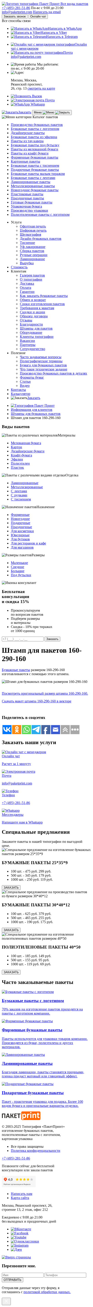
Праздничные (21, 527)
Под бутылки (21, 575)
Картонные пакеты (25, 161)
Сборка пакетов (32, 251)
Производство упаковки (29, 210)
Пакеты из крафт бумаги (30, 153)
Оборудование (31, 332)
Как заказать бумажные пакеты (44, 296)
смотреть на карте (41, 88)
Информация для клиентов (31, 410)
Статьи (25, 381)
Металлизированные (27, 487)
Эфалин (17, 459)
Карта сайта (20, 1198)
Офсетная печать (33, 226)
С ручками (19, 495)
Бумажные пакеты (16, 670)
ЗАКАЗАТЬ (11, 887)
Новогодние (20, 519)
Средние (17, 567)
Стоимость (19, 267)
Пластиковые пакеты (27, 194)
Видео (25, 385)
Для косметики (22, 531)
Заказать (24, 112)
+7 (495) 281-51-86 (16, 8)
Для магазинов (22, 547)
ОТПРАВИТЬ (12, 1280)
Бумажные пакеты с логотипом (35, 129)
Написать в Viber (54, 32)
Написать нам (21, 1194)
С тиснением (21, 499)
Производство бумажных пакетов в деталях (53, 373)
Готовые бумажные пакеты (31, 202)
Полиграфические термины (41, 361)
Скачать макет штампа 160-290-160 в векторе (36, 701)
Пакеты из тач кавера (27, 141)
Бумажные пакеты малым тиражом (38, 174)
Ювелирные (20, 535)
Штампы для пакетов (36, 328)
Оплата (25, 287)
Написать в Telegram (62, 37)
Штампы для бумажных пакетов (35, 414)
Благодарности (31, 324)
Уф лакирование (32, 247)
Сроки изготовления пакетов (42, 304)
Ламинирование (32, 259)
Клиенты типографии (36, 336)
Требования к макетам (37, 308)
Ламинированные (24, 483)
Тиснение (27, 243)
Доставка (27, 283)
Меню (38, 112)
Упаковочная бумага (26, 206)
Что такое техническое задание (43, 369)
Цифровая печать (33, 230)
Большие (17, 571)
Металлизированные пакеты (33, 186)
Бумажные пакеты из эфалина (34, 137)
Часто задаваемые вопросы (40, 357)
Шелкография (30, 234)
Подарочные (20, 523)
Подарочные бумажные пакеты (35, 170)
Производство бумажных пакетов (37, 125)
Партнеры (27, 345)
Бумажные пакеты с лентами (33, 178)
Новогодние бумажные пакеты (34, 190)
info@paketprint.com (17, 12)
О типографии (31, 279)
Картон (16, 447)
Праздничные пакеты (27, 198)
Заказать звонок (15, 16)
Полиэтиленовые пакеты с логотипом (40, 214)
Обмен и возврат (33, 300)
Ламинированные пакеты (30, 182)
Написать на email (47, 12)
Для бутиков (20, 539)
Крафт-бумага (21, 455)
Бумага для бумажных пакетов (43, 365)
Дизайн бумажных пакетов (40, 238)
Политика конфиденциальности (35, 1151)
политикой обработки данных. (47, 1292)
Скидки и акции (32, 312)
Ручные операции (33, 255)
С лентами (19, 491)
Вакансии (27, 341)
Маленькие (19, 563)
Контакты (18, 390)
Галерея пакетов (32, 275)
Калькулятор (20, 394)
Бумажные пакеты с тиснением (35, 165)
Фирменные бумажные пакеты (34, 157)
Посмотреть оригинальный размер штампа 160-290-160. (45, 693)
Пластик (17, 467)
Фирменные (20, 515)
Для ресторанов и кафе (28, 543)
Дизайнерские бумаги (27, 451)
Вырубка (27, 263)
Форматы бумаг (32, 377)
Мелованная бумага (26, 443)
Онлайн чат (38, 16)
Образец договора (34, 316)
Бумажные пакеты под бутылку (35, 145)
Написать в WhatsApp (65, 28)
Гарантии (27, 292)
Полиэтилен (20, 463)
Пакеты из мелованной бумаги (34, 149)
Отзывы (26, 320)
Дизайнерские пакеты (28, 133)
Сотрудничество (32, 349)
